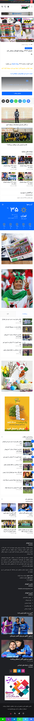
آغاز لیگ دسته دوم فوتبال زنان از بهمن (12, 472)
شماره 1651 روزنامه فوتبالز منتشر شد (26, 166)
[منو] (32, 7)
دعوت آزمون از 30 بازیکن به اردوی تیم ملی (12, 343)
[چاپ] (3, 101)
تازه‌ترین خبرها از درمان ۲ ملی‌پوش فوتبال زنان (12, 336)
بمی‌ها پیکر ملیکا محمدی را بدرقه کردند (12, 480)
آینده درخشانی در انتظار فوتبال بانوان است (12, 351)
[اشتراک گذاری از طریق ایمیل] (7, 101)
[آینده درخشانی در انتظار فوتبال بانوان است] (27, 352)
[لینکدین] (20, 101)
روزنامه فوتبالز (25, 44)
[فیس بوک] (28, 101)
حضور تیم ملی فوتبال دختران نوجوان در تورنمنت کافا (18, 2)
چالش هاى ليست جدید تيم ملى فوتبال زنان (11, 320)
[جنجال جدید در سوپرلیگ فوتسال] (27, 329)
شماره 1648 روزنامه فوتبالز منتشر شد (9, 183)
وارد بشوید (19, 198)
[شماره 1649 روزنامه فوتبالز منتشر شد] (25, 176)
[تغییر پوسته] (5, 7)
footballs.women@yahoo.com (25, 589)
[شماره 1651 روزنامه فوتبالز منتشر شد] (25, 160)
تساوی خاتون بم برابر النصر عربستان (21, 636)
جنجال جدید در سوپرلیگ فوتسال (13, 327)
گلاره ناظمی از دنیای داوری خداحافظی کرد (9, 514)
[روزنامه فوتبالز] (25, 7)
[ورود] (8, 7)
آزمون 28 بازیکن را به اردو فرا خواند (13, 488)
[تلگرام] (11, 101)
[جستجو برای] (2, 7)
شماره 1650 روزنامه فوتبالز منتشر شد (10, 166)
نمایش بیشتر (17, 93)
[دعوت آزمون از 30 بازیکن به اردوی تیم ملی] (27, 345)
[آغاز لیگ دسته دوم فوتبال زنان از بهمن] (28, 475)
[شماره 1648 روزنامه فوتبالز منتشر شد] (8, 176)
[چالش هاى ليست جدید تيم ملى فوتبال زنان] (27, 322)
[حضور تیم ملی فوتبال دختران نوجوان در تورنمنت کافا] (25, 524)
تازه (8, 314)
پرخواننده (24, 314)
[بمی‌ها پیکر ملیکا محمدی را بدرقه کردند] (28, 482)
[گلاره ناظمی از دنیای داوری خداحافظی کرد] (8, 507)
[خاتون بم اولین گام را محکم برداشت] (25, 507)
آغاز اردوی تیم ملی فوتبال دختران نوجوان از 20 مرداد (9, 531)
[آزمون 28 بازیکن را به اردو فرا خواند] (28, 490)
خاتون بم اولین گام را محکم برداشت (26, 514)
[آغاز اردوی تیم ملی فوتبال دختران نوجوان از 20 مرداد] (8, 524)
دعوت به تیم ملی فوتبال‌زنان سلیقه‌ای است (17, 85)
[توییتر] (24, 101)
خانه (30, 44)
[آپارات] (11, 671)
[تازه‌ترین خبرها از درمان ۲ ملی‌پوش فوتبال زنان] (27, 337)
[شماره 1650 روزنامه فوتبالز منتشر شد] (8, 160)
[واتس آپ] (16, 101)
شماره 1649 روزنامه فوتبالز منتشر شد (26, 183)
